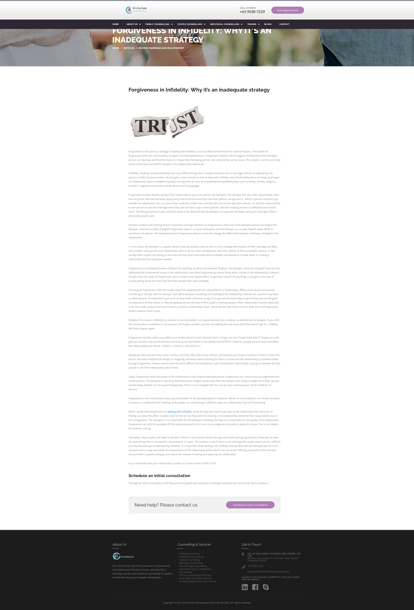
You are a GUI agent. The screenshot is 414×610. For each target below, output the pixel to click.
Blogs (268, 24)
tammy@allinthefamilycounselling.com (269, 571)
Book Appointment (287, 10)
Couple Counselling (189, 24)
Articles (129, 47)
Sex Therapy (185, 572)
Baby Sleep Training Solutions (195, 578)
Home (115, 24)
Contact (284, 24)
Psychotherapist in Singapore (195, 569)
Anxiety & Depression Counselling (197, 581)
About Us (132, 24)
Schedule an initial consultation (250, 504)
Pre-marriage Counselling (193, 565)
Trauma (251, 24)
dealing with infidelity (179, 411)
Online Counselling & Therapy (195, 575)
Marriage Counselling (190, 562)
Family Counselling (157, 24)
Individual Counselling (224, 24)
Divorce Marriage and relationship (161, 47)
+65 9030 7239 (252, 12)
